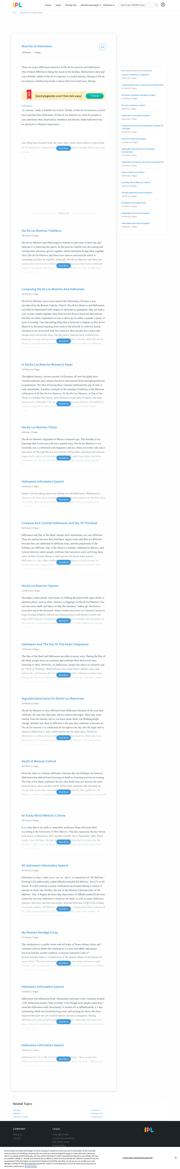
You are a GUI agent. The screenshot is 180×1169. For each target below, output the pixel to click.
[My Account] (164, 4)
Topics (58, 5)
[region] (90, 1158)
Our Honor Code (61, 1141)
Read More (63, 265)
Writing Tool (71, 5)
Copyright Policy (60, 1134)
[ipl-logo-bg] (18, 4)
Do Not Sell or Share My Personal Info (138, 1158)
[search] (156, 5)
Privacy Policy (59, 1145)
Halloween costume (20, 1117)
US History (107, 5)
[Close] (176, 1158)
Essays (48, 5)
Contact (17, 1138)
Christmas (17, 1110)
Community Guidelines (64, 1138)
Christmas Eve (96, 1117)
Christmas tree (97, 1113)
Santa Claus (95, 1110)
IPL (14, 13)
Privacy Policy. (30, 1166)
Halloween (17, 1113)
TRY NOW (95, 96)
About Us (17, 1134)
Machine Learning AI (90, 5)
